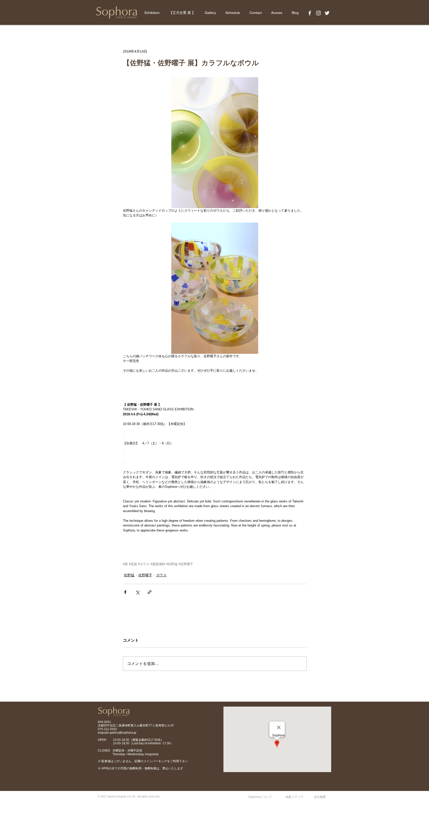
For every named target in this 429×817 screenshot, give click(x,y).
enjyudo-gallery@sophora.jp (117, 732)
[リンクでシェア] (149, 592)
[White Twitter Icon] (327, 13)
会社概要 (320, 797)
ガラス (161, 575)
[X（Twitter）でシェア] (137, 592)
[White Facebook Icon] (310, 13)
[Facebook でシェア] (125, 592)
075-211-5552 (107, 729)
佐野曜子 (145, 575)
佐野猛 (129, 575)
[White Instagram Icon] (318, 13)
